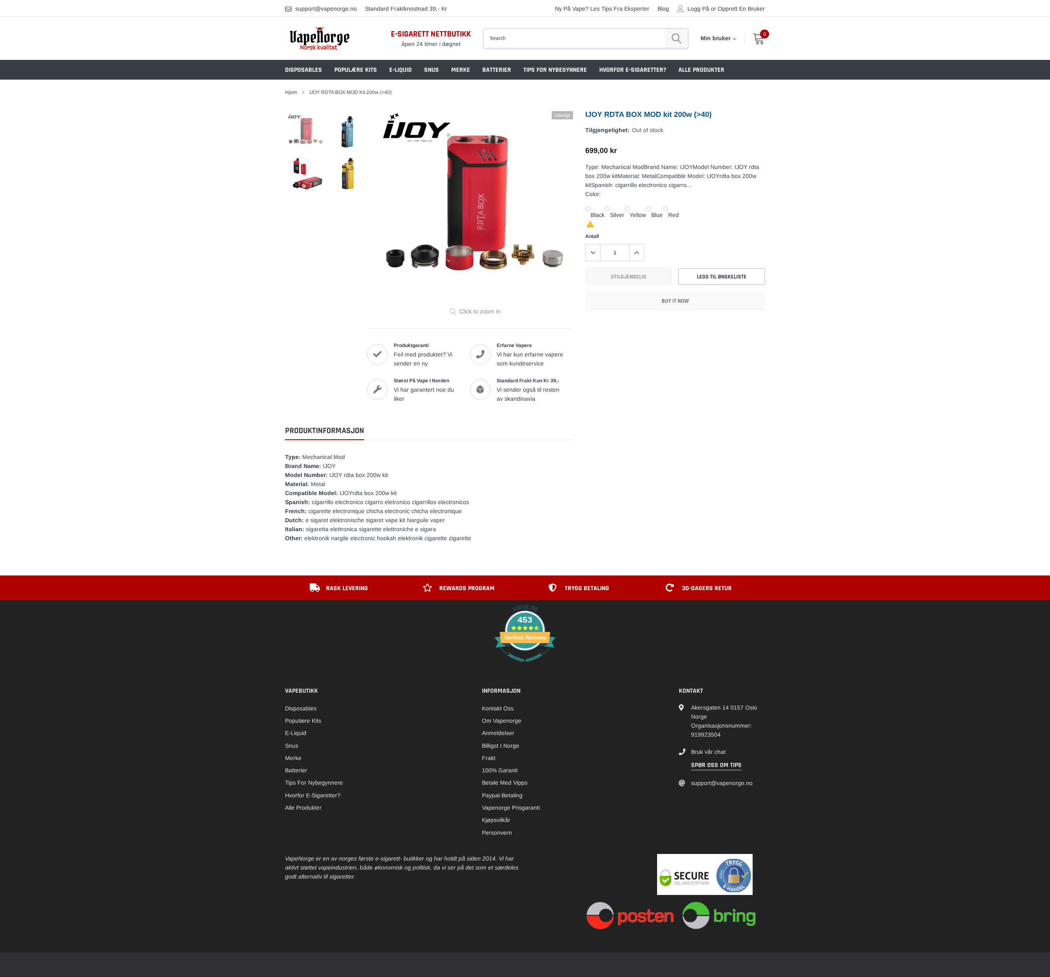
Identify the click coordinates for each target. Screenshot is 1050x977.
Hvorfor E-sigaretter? (632, 70)
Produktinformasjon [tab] (324, 431)
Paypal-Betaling (502, 795)
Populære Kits (355, 70)
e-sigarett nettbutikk (431, 34)
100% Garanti (500, 770)
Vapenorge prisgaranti (511, 807)
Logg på (698, 8)
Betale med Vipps (504, 782)
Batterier (496, 70)
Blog (663, 8)
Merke (460, 70)
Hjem (291, 92)
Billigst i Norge (500, 745)
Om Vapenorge (501, 720)
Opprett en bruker (741, 8)
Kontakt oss (498, 708)
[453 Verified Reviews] (525, 666)
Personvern (497, 832)
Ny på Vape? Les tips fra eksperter (602, 8)
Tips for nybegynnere (555, 70)
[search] (676, 38)
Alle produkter (701, 70)
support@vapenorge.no (326, 8)
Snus (431, 70)
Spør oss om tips (716, 765)
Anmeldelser (498, 733)
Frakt (488, 758)
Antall (592, 236)
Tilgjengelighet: (607, 130)
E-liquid (400, 70)
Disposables (303, 70)
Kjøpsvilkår (496, 820)
